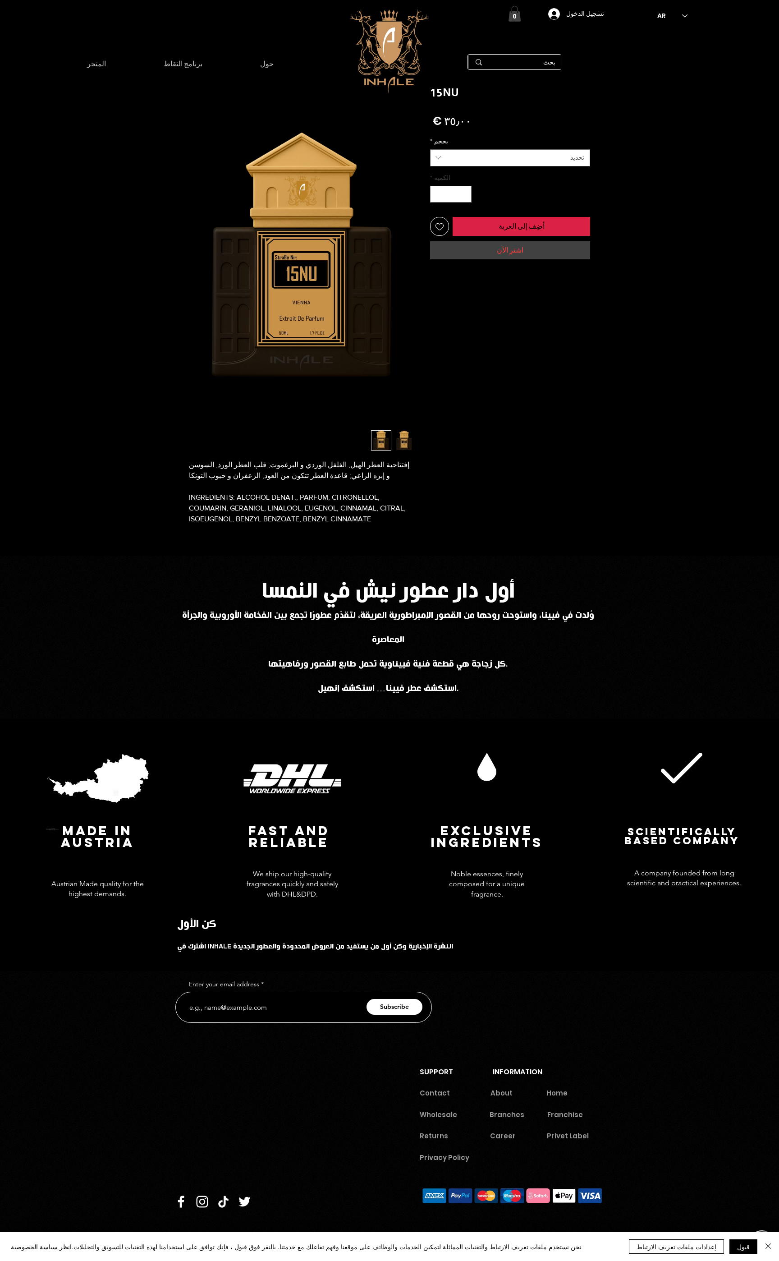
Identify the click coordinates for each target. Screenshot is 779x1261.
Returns (434, 1136)
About (501, 1093)
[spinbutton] (451, 194)
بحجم (439, 141)
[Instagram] (202, 1202)
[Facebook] (181, 1202)
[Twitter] (244, 1202)
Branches (507, 1114)
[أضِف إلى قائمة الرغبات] (439, 226)
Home (557, 1093)
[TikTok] (223, 1202)
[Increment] (437, 194)
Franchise (565, 1114)
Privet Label (568, 1136)
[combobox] (510, 157)
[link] (514, 14)
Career (507, 1136)
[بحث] (478, 62)
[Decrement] (464, 194)
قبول (743, 1246)
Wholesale (438, 1114)
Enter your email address (224, 984)
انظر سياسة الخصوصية (41, 1246)
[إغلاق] (768, 1246)
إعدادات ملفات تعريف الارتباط (676, 1246)
